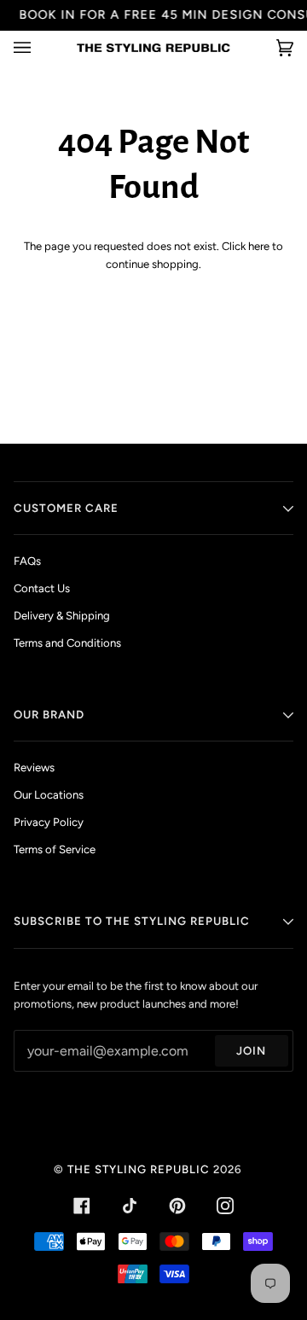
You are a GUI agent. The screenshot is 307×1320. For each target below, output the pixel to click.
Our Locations (49, 794)
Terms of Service (55, 849)
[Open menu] (39, 48)
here (258, 246)
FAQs (27, 561)
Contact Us (42, 588)
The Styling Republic (138, 1169)
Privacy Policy (49, 822)
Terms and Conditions (67, 643)
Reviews (34, 767)
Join (251, 1050)
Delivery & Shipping (62, 615)
